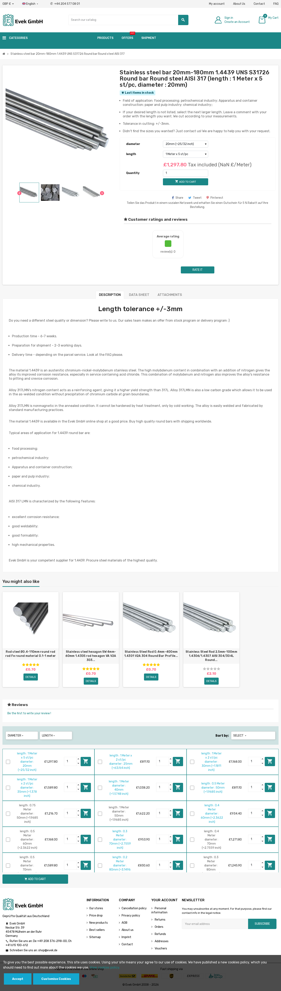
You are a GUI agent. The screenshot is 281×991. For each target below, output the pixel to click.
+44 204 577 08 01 (65, 4)
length (131, 154)
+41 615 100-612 (17, 945)
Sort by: (222, 736)
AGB (124, 922)
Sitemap (95, 937)
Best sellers (97, 930)
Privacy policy (131, 915)
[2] (27, 664)
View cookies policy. (105, 967)
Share (179, 198)
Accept (17, 979)
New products (98, 922)
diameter (133, 144)
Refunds (160, 934)
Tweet (197, 198)
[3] (30, 664)
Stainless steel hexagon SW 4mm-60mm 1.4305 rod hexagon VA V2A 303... (90, 656)
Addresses (161, 941)
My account (217, 4)
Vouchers (160, 948)
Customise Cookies (56, 979)
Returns (159, 919)
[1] (23, 664)
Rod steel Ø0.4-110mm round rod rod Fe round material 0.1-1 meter (30, 654)
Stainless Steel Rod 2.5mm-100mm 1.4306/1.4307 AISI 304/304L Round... (211, 656)
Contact (259, 4)
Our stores (96, 908)
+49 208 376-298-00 (52, 941)
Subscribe (262, 924)
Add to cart (86, 761)
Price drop (96, 915)
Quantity (132, 173)
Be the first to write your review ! (29, 713)
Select (240, 735)
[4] (34, 664)
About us (128, 930)
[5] (37, 664)
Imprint (126, 937)
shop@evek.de (47, 950)
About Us (239, 4)
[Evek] (22, 19)
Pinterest (216, 198)
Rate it (198, 270)
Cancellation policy (134, 908)
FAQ (276, 4)
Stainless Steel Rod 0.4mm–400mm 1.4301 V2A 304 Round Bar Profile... (151, 654)
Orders (158, 927)
